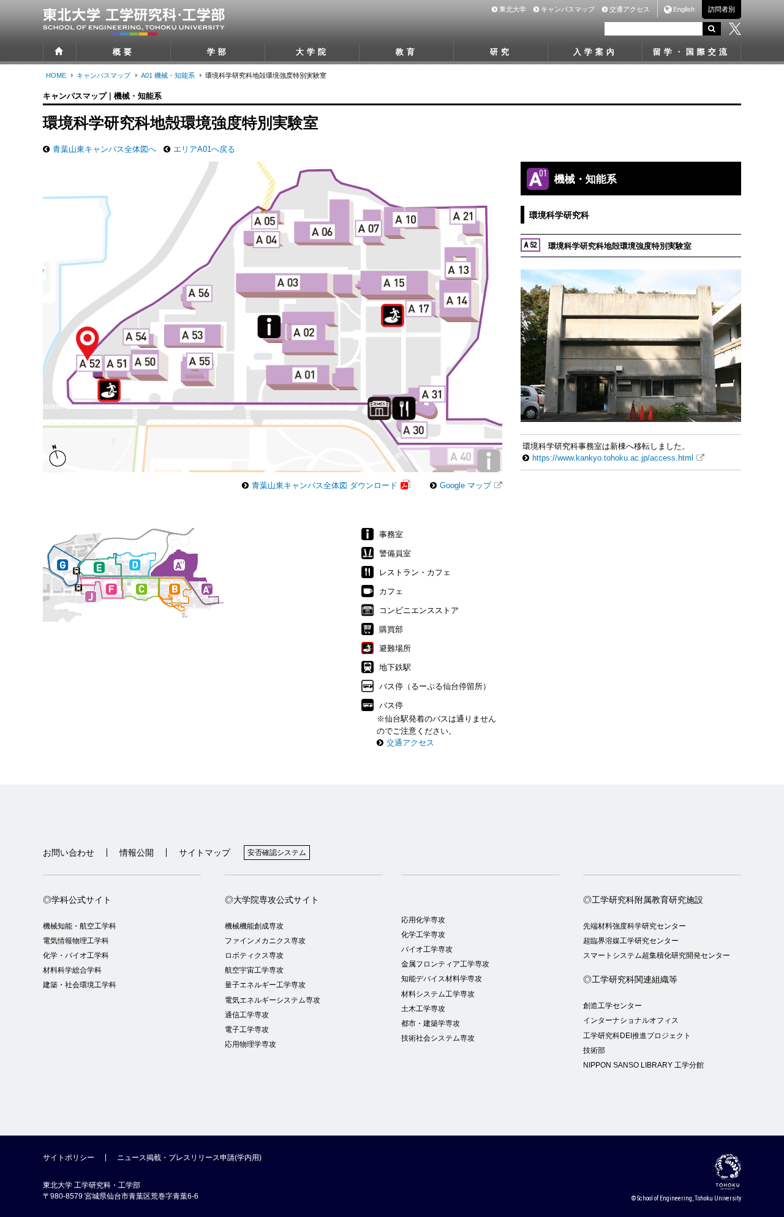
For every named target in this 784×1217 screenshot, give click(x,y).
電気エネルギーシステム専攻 (272, 1000)
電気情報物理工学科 (76, 940)
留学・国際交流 (691, 51)
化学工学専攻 (423, 934)
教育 (407, 51)
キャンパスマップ (567, 9)
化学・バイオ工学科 (76, 955)
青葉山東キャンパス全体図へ (104, 149)
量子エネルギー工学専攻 (265, 985)
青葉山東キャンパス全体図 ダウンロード (325, 485)
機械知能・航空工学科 (79, 926)
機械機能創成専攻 (254, 926)
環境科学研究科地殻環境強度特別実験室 (608, 245)
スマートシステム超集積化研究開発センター (656, 955)
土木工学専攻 (423, 1008)
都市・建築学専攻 (430, 1023)
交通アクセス (629, 9)
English (684, 9)
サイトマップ (204, 852)
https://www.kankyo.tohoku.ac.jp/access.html (612, 457)
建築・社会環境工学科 (79, 985)
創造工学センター (612, 1005)
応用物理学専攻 (250, 1044)
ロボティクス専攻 (254, 955)
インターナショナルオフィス (631, 1020)
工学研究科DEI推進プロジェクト (637, 1035)
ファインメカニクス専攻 (265, 940)
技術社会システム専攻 (438, 1038)
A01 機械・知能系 (168, 75)
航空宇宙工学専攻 (254, 970)
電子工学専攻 (247, 1029)
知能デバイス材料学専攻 (441, 978)
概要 (124, 51)
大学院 (312, 51)
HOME (56, 75)
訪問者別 (721, 9)
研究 (501, 51)
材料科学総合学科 (72, 970)
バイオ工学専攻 (427, 949)
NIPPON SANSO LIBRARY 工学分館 (643, 1065)
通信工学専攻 (247, 1015)
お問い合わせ (68, 852)
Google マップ (465, 485)
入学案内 (595, 51)
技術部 (594, 1050)
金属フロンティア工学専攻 (445, 964)
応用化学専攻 (423, 920)
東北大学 (511, 9)
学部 (218, 51)
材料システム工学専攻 (438, 994)
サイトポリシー (68, 1157)
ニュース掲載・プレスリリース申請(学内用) (189, 1157)
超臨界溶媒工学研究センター (631, 940)
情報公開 (136, 852)
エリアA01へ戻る (204, 149)
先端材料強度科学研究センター (634, 926)
